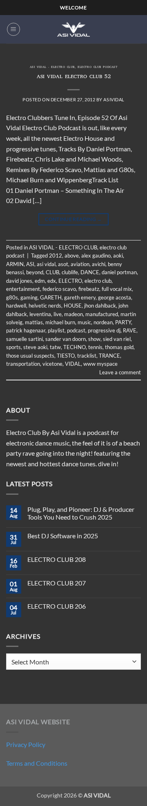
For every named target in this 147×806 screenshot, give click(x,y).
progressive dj (104, 330)
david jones (19, 280)
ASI (30, 264)
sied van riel (117, 339)
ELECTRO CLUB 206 (56, 606)
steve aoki (35, 347)
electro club (98, 280)
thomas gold (119, 347)
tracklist (86, 355)
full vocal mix (117, 289)
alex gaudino (96, 255)
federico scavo (59, 289)
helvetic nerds (45, 305)
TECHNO (74, 347)
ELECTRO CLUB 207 (56, 583)
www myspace (100, 363)
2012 (55, 255)
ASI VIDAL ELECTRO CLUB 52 (74, 77)
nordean (103, 322)
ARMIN (15, 264)
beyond (34, 272)
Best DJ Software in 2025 (62, 536)
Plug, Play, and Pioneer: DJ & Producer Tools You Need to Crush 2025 (80, 513)
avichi (98, 264)
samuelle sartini (24, 339)
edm (40, 280)
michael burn (60, 322)
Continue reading (73, 219)
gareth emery (80, 297)
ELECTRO (70, 280)
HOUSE (73, 305)
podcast (76, 330)
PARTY (123, 322)
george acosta (114, 297)
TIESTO (66, 355)
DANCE (89, 272)
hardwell (16, 305)
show (94, 339)
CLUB (52, 272)
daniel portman (119, 272)
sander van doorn (65, 339)
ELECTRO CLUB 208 (56, 559)
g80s (12, 297)
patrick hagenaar (25, 330)
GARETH (51, 297)
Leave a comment (120, 372)
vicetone (52, 363)
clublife (70, 272)
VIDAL (73, 363)
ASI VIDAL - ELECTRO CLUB (52, 67)
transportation (23, 363)
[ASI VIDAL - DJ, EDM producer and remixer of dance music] (73, 29)
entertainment (23, 289)
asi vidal (46, 264)
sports (13, 347)
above (72, 255)
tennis (95, 347)
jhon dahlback (100, 305)
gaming (29, 297)
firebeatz (88, 289)
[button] (13, 29)
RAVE (129, 330)
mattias (34, 322)
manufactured (101, 314)
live (57, 314)
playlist (56, 330)
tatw (55, 347)
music (84, 322)
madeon (73, 314)
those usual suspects (30, 355)
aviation (80, 264)
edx (51, 280)
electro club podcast (97, 67)
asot (63, 264)
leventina (40, 314)
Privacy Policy (25, 744)
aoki (118, 255)
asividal (113, 99)
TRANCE (109, 355)
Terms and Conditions (36, 763)
